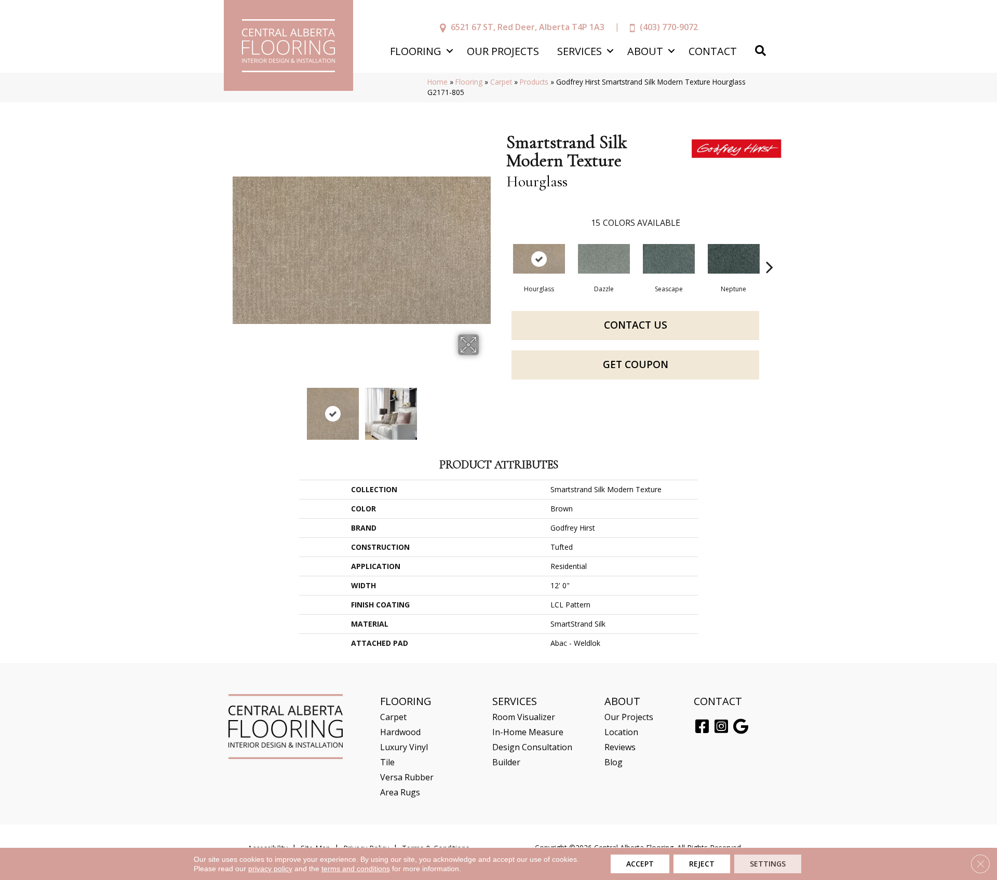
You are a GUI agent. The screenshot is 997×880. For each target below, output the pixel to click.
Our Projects (503, 51)
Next (485, 408)
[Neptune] (733, 258)
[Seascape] (668, 258)
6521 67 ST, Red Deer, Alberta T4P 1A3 (527, 27)
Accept (640, 864)
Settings (768, 864)
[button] (449, 51)
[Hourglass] (539, 258)
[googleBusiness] (740, 727)
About (645, 51)
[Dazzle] (603, 258)
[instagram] (721, 727)
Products (534, 82)
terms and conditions (355, 868)
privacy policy (270, 868)
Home (437, 82)
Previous (238, 408)
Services (579, 51)
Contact (713, 51)
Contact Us (635, 325)
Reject (702, 864)
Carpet (501, 82)
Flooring (415, 51)
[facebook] (702, 727)
